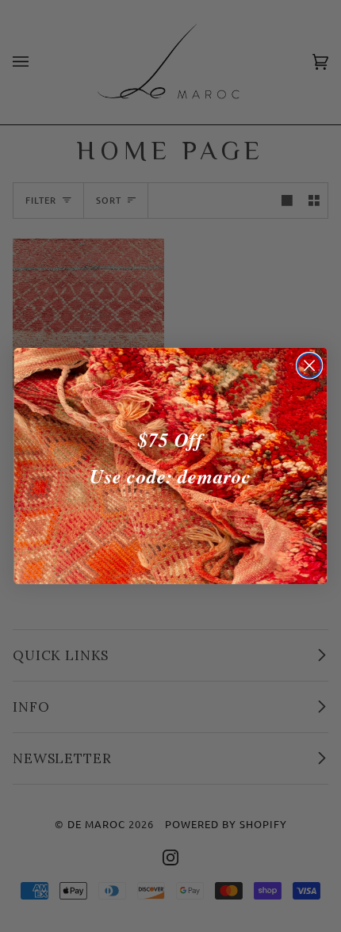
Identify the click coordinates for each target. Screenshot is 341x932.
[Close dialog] (309, 365)
